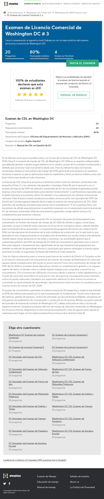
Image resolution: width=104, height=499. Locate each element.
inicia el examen (82, 63)
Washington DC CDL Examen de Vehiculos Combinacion (68, 358)
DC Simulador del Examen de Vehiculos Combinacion (28, 370)
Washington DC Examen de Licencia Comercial (27, 336)
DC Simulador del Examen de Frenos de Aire (28, 383)
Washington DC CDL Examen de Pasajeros (68, 420)
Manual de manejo (71, 4)
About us (74, 481)
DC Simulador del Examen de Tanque (27, 418)
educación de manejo (52, 4)
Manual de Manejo (74, 95)
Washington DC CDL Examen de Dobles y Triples (72, 395)
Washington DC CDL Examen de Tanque (72, 406)
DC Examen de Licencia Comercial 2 (69, 335)
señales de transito (91, 4)
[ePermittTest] (11, 4)
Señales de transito (79, 476)
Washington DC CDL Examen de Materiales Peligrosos (68, 383)
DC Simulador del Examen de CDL (25, 356)
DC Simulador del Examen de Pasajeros (28, 431)
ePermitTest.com (15, 12)
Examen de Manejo (32, 4)
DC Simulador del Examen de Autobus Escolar (28, 444)
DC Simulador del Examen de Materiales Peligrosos (29, 395)
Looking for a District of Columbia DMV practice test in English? (34, 460)
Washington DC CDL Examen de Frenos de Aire (72, 370)
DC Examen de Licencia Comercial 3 (26, 347)
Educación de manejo (47, 481)
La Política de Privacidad (82, 487)
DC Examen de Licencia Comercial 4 (70, 347)
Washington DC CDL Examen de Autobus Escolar (72, 432)
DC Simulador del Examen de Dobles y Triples (28, 407)
